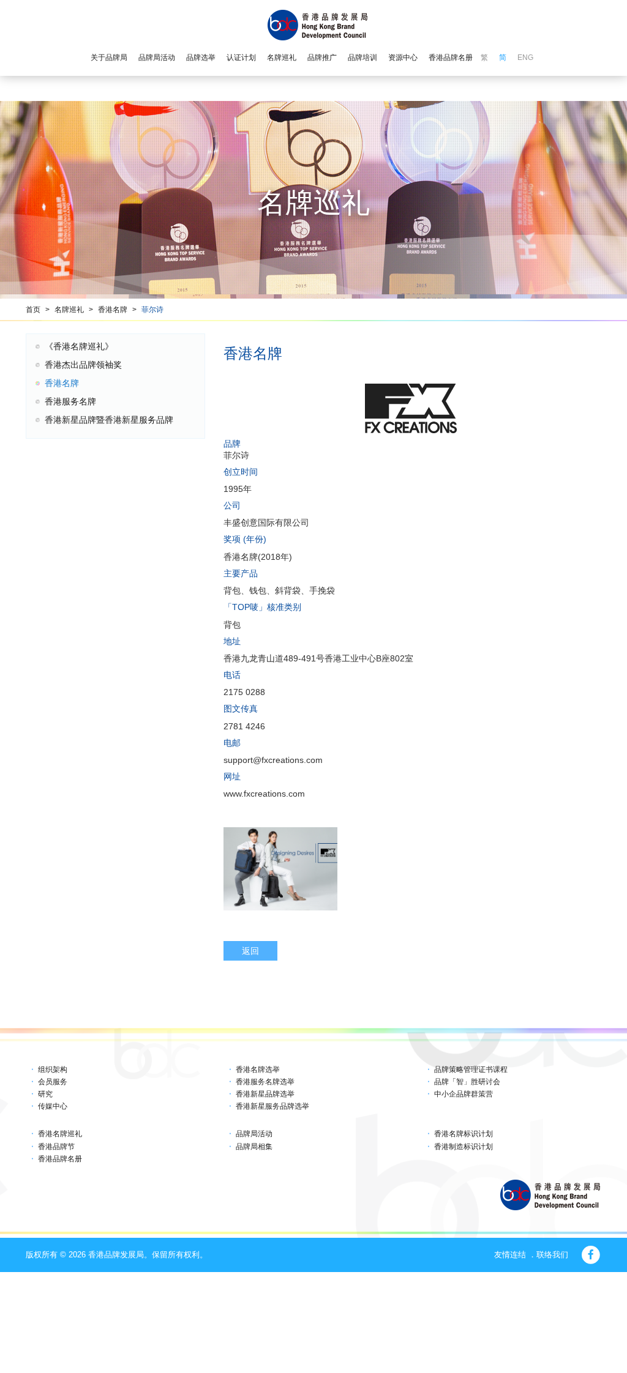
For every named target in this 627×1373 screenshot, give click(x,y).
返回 (250, 951)
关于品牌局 (109, 57)
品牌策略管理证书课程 (471, 1069)
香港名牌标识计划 (463, 1133)
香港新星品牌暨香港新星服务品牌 (109, 420)
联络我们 (552, 1254)
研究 (45, 1094)
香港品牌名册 (451, 57)
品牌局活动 (156, 57)
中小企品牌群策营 (463, 1094)
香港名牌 (112, 309)
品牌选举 (201, 57)
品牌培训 (362, 57)
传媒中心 (52, 1106)
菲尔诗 (152, 309)
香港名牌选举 (258, 1069)
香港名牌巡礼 (60, 1133)
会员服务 (52, 1081)
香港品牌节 (56, 1146)
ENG (525, 57)
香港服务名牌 (70, 401)
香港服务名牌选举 (265, 1081)
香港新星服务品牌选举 (272, 1106)
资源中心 (403, 57)
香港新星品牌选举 (265, 1094)
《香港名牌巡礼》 (79, 346)
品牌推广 (322, 57)
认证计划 (241, 57)
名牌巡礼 (281, 57)
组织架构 (52, 1069)
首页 (33, 309)
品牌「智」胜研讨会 (467, 1081)
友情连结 (510, 1254)
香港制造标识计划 (463, 1146)
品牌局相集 (254, 1146)
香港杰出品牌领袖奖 (83, 365)
